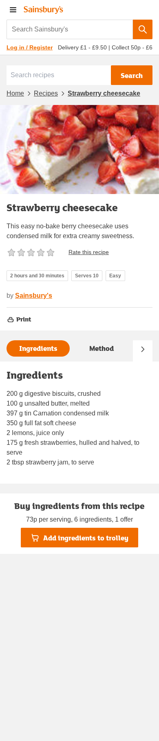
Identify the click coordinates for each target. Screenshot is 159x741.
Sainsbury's (33, 295)
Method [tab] (101, 348)
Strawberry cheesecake (104, 93)
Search (132, 75)
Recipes (46, 93)
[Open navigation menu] (13, 9)
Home (15, 93)
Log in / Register (30, 47)
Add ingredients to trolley (85, 538)
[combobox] (69, 29)
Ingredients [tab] (38, 348)
